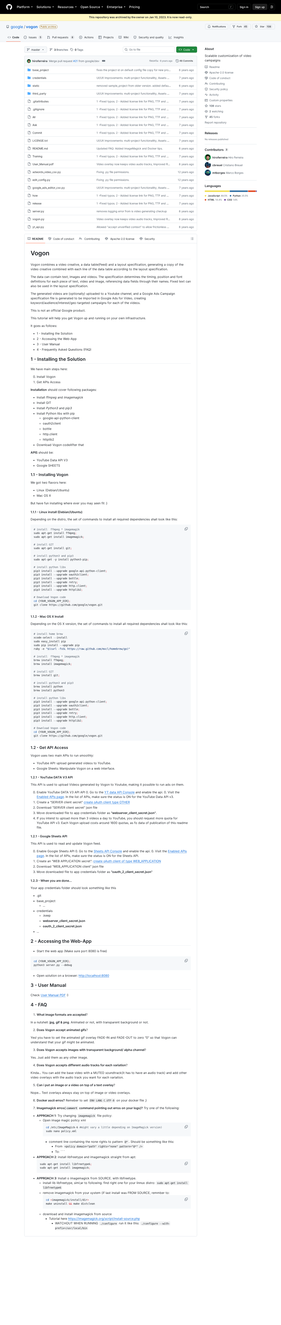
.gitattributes (40, 101)
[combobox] (150, 49)
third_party (39, 93)
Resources (66, 7)
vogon (32, 26)
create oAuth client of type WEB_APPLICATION (127, 861)
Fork (242, 26)
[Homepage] (9, 7)
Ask (34, 125)
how (35, 195)
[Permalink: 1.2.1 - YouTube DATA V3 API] (28, 777)
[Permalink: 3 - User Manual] (28, 985)
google (17, 26)
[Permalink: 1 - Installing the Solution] (28, 359)
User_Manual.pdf (43, 164)
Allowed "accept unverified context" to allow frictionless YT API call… (140, 227)
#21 (75, 61)
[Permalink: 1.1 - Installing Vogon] (28, 474)
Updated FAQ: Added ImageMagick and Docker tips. (130, 148)
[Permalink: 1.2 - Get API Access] (28, 747)
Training (37, 156)
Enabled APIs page (50, 797)
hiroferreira (39, 61)
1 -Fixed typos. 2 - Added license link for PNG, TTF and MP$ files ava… (141, 101)
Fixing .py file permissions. (113, 172)
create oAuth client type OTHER (107, 802)
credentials (39, 77)
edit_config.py (41, 179)
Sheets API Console (108, 851)
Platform (23, 7)
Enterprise (114, 7)
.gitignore (38, 109)
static (35, 85)
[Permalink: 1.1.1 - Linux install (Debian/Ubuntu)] (28, 512)
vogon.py (38, 219)
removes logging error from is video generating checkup (132, 211)
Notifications (219, 26)
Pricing (134, 7)
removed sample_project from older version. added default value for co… (142, 85)
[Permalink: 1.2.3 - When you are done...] (28, 880)
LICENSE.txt (40, 140)
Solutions (44, 7)
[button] (186, 528)
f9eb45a (153, 60)
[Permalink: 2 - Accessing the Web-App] (28, 941)
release (36, 203)
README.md (40, 148)
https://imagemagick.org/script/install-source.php (104, 1219)
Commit (37, 132)
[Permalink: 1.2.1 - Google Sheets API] (28, 836)
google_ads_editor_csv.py (48, 187)
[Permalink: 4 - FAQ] (28, 1004)
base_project (40, 70)
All (33, 117)
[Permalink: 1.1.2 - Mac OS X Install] (28, 616)
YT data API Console (119, 792)
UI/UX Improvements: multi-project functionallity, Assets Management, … (142, 77)
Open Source (90, 7)
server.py (38, 211)
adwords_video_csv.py (46, 172)
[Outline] (192, 239)
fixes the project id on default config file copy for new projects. (136, 70)
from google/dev (89, 61)
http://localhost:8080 (94, 975)
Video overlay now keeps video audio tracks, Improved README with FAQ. (143, 164)
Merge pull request (60, 61)
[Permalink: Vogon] (28, 253)
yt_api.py (38, 227)
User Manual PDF (53, 995)
